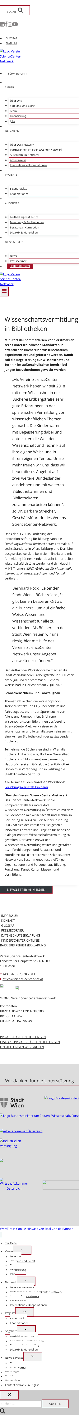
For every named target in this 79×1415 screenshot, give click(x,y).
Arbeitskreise (18, 160)
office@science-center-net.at (22, 979)
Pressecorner (18, 261)
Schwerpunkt (18, 74)
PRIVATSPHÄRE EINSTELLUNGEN (23, 1037)
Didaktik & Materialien (24, 232)
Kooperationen (19, 194)
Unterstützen (20, 266)
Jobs (12, 121)
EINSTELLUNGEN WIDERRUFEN (22, 1047)
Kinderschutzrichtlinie (20, 940)
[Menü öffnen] (4, 291)
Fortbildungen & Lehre (24, 217)
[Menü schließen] (1, 1235)
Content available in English (22, 1385)
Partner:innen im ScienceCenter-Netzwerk (36, 150)
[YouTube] (15, 25)
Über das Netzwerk (22, 145)
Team (13, 111)
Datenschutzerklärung (20, 935)
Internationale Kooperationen (28, 165)
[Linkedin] (2, 25)
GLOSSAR (11, 38)
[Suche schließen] (9, 1395)
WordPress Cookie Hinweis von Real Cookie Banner (36, 1229)
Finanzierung (18, 116)
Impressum (10, 916)
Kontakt (8, 920)
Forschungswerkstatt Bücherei (26, 787)
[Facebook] (6, 25)
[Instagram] (10, 25)
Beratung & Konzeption (24, 227)
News (13, 256)
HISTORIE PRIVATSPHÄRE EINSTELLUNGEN (30, 1042)
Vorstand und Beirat (22, 106)
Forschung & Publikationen (27, 222)
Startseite (11, 1243)
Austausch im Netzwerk (24, 155)
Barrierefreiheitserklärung (23, 945)
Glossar (8, 925)
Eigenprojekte (18, 189)
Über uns (16, 101)
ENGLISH (11, 43)
